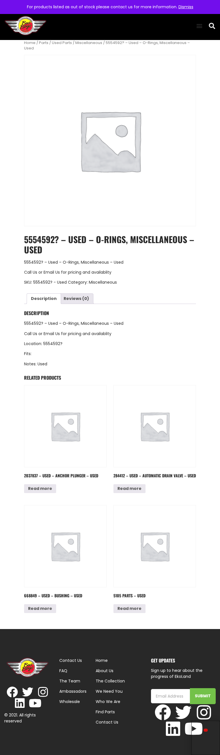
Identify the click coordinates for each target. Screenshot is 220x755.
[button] (199, 26)
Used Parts (62, 42)
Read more (40, 488)
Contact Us (107, 722)
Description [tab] (44, 298)
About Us (104, 671)
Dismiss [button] (185, 7)
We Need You (109, 691)
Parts (43, 42)
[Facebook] (12, 692)
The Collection (110, 681)
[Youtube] (35, 703)
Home (30, 42)
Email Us (52, 272)
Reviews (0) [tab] (76, 298)
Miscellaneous (88, 42)
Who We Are (108, 701)
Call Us (30, 272)
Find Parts (105, 712)
